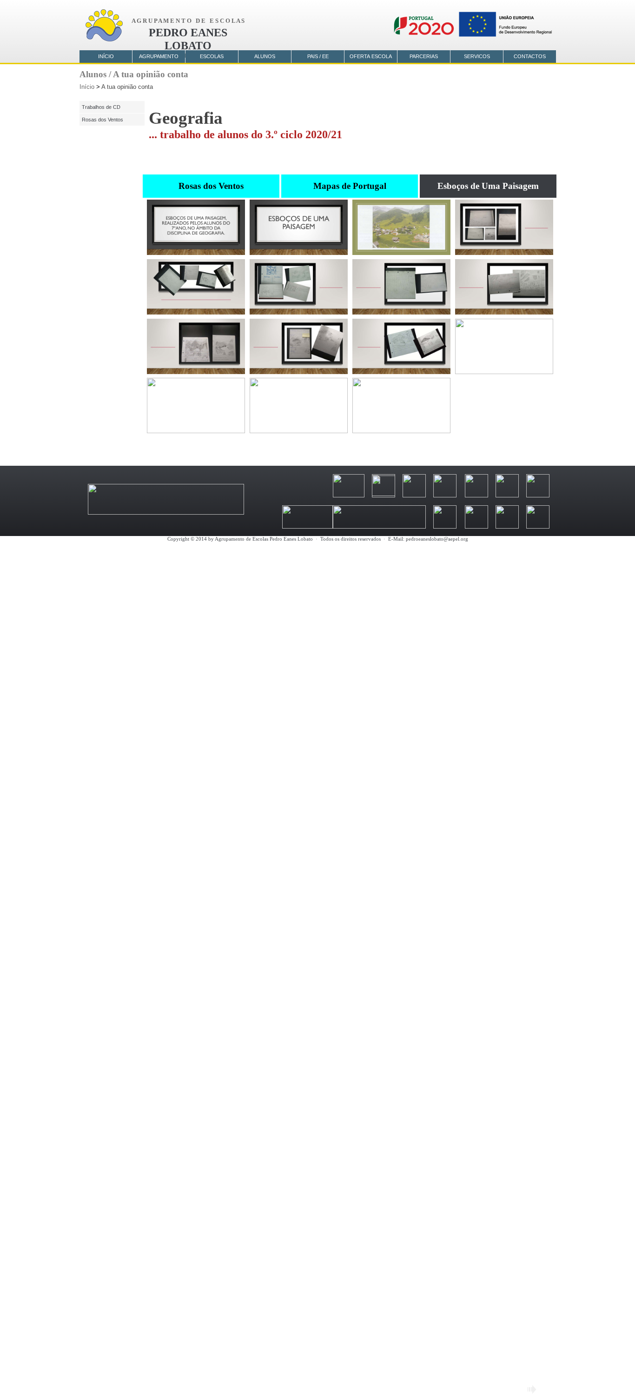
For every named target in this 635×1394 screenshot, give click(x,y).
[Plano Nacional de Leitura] (537, 526)
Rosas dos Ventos (211, 186)
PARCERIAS (424, 56)
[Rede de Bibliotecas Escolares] (507, 526)
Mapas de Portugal (349, 186)
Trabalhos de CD (101, 107)
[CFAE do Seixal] (507, 495)
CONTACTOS (530, 56)
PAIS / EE (318, 56)
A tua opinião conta (127, 86)
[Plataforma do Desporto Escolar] (444, 526)
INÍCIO (106, 56)
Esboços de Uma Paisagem (488, 186)
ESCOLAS (212, 56)
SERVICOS (477, 56)
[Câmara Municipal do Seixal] (444, 495)
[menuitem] (212, 186)
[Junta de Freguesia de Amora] (476, 495)
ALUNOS (264, 56)
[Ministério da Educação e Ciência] (166, 512)
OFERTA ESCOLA (371, 56)
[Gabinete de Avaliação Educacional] (476, 526)
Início (86, 86)
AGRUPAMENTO (159, 56)
